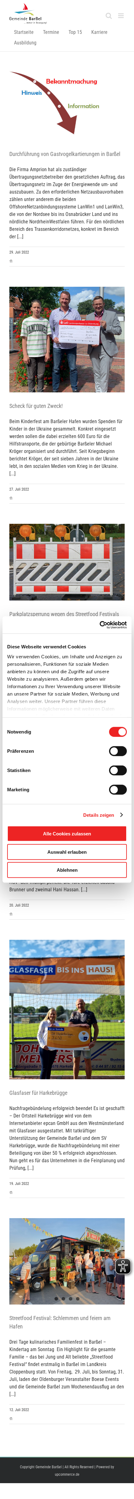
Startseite (24, 32)
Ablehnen (67, 870)
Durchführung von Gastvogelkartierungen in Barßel (64, 154)
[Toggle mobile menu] (121, 15)
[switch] (118, 751)
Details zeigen (98, 814)
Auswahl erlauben (67, 851)
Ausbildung (25, 43)
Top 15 (75, 32)
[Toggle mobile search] (109, 15)
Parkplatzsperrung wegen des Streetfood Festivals (64, 614)
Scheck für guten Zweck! (36, 406)
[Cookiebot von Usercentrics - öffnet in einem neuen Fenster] (99, 625)
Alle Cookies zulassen (67, 833)
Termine (51, 32)
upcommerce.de (67, 1474)
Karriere (99, 32)
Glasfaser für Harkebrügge (38, 1093)
